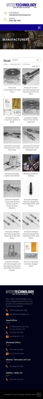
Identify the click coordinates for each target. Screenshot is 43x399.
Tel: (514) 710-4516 (16, 379)
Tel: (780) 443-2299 (16, 366)
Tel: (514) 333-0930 (16, 349)
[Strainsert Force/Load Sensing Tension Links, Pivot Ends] (12, 134)
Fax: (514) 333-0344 (16, 353)
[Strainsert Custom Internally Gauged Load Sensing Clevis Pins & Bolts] (31, 76)
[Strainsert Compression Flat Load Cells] (12, 76)
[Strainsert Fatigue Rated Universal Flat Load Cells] (31, 107)
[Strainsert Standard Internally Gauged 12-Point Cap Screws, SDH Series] (31, 188)
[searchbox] (22, 59)
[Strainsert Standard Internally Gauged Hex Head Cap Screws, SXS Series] (31, 221)
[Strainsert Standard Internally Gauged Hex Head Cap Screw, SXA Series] (12, 221)
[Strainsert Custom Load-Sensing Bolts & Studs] (12, 107)
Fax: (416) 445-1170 (16, 336)
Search (37, 59)
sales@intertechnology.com (18, 314)
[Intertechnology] (21, 6)
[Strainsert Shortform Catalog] (31, 162)
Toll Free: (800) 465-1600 (18, 310)
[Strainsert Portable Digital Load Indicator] (12, 162)
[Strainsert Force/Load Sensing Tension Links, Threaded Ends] (31, 134)
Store (6, 64)
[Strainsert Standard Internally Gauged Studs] (31, 251)
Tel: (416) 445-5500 (16, 332)
